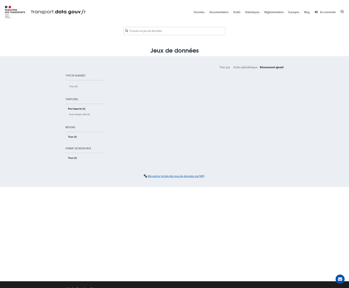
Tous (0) (73, 86)
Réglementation (274, 12)
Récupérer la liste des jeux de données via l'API (176, 176)
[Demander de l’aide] (340, 279)
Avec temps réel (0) (79, 114)
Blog (307, 12)
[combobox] (174, 31)
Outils (236, 12)
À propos (293, 12)
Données (199, 12)
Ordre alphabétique (245, 67)
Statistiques (252, 12)
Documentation (218, 12)
